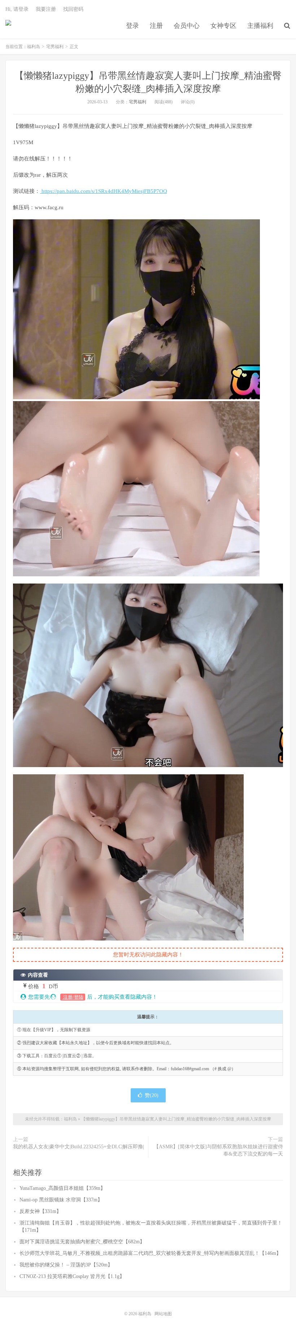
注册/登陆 (72, 997)
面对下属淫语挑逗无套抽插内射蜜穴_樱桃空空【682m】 (82, 1241)
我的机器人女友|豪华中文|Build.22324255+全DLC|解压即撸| (78, 1146)
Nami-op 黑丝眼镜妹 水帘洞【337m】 (61, 1199)
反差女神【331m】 (40, 1211)
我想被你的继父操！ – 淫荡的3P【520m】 (66, 1265)
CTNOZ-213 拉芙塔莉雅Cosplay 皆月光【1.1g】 (72, 1276)
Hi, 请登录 (17, 9)
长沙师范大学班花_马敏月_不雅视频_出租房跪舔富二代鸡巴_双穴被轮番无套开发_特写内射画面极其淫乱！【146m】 (150, 1253)
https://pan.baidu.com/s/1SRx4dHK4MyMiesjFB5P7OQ (103, 191)
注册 (156, 25)
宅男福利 (55, 46)
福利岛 (8, 25)
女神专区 (223, 25)
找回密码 (73, 9)
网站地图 (163, 1313)
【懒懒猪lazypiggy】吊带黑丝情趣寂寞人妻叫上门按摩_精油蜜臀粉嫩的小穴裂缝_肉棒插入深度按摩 (176, 1119)
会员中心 (187, 25)
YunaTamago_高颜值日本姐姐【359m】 (62, 1188)
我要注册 (46, 9)
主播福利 (260, 25)
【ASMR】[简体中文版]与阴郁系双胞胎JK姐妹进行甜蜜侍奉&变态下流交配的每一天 (218, 1150)
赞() (151, 1095)
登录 (132, 25)
